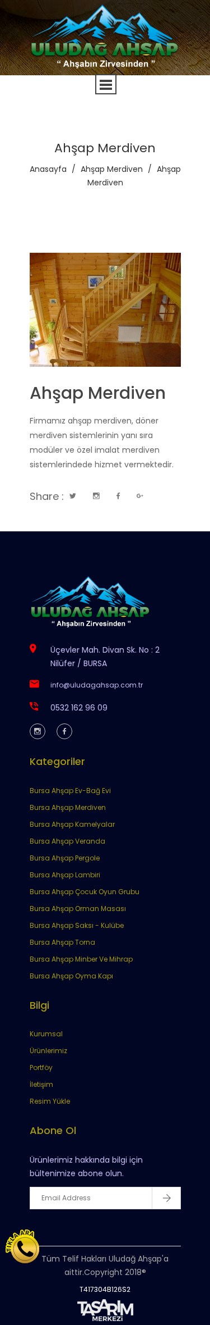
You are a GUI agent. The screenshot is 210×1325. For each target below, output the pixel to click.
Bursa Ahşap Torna (62, 942)
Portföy (41, 1067)
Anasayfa (48, 169)
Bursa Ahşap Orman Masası (78, 908)
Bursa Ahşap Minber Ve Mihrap (81, 959)
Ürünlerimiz (48, 1050)
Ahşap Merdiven (112, 169)
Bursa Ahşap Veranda (67, 841)
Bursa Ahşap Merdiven (68, 807)
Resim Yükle (50, 1101)
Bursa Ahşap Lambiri (65, 875)
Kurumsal (46, 1034)
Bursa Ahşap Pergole (65, 858)
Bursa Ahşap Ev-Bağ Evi (70, 790)
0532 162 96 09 (79, 707)
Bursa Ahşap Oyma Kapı (71, 976)
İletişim (41, 1084)
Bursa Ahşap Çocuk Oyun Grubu (84, 891)
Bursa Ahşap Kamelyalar (72, 824)
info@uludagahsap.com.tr (96, 685)
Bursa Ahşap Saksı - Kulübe (77, 925)
